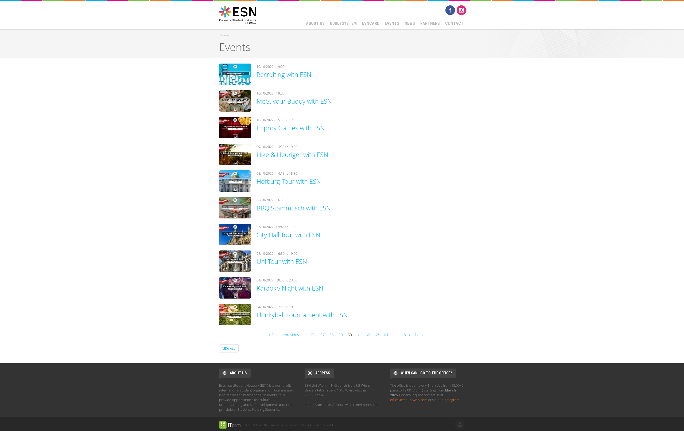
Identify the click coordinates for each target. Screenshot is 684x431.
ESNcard (370, 23)
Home (224, 35)
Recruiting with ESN (283, 74)
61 (359, 334)
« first (273, 334)
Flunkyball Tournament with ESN (302, 314)
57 (322, 334)
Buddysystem (343, 23)
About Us (315, 23)
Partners (430, 23)
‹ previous (291, 334)
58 (331, 334)
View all (229, 348)
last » (419, 334)
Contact (454, 23)
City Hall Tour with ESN (288, 234)
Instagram (461, 10)
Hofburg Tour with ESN (288, 181)
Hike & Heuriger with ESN (292, 154)
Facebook (450, 10)
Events (392, 23)
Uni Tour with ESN (281, 261)
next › (405, 334)
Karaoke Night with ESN (289, 288)
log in (460, 424)
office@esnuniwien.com (408, 399)
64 (386, 334)
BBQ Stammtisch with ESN (293, 207)
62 (368, 334)
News (410, 23)
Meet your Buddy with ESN (294, 101)
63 (377, 334)
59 (341, 334)
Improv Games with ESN (290, 127)
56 (313, 334)
